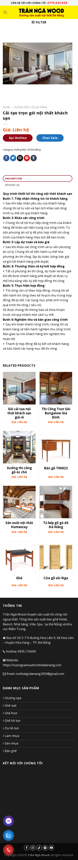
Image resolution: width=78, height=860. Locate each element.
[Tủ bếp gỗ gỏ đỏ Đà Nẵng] (56, 502)
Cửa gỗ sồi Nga (56, 578)
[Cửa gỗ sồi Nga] (56, 557)
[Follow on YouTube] (51, 848)
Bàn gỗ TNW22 (56, 468)
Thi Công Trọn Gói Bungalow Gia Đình (56, 413)
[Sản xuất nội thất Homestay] (19, 502)
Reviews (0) (12, 185)
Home (6, 107)
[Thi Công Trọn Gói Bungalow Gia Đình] (56, 388)
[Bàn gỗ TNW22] (56, 447)
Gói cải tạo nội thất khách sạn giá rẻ (19, 413)
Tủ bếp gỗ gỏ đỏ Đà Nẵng (56, 525)
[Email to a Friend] (20, 158)
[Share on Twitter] (13, 158)
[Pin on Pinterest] (27, 158)
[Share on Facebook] (6, 158)
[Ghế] (19, 557)
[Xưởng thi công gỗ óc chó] (19, 447)
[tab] (37, 178)
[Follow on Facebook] (27, 848)
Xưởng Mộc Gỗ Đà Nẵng (30, 107)
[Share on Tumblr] (33, 158)
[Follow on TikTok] (39, 848)
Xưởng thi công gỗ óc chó (19, 470)
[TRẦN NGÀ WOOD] (41, 12)
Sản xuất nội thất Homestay (19, 525)
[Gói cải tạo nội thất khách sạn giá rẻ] (19, 388)
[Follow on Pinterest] (45, 848)
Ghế (19, 578)
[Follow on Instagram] (33, 848)
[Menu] (5, 12)
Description (13, 178)
